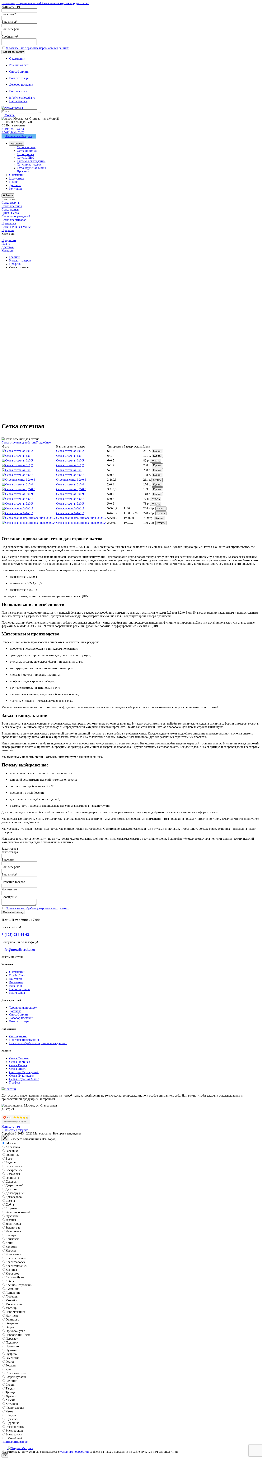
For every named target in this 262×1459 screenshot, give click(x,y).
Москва (11, 1143)
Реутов (10, 1361)
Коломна (11, 1246)
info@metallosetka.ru (22, 97)
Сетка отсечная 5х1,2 (70, 465)
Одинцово (12, 1319)
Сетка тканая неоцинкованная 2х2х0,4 (81, 522)
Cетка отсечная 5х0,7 (70, 498)
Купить (157, 451)
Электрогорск (15, 1426)
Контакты (15, 978)
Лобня (10, 1281)
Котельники (13, 1254)
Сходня (10, 1384)
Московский (14, 1304)
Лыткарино (13, 1292)
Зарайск (11, 1219)
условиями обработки (74, 1451)
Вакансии (15, 985)
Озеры (10, 1327)
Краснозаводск (15, 1262)
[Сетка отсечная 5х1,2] (17, 465)
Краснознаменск (16, 1265)
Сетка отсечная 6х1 (69, 455)
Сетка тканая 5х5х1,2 (70, 508)
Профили (15, 1082)
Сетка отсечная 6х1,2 (70, 450)
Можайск (12, 1300)
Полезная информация (24, 1039)
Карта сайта (17, 992)
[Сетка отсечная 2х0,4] (17, 484)
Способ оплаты (19, 1014)
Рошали (11, 1365)
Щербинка (12, 1423)
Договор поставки (21, 1018)
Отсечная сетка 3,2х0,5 (71, 479)
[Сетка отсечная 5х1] (16, 470)
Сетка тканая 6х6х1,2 (70, 513)
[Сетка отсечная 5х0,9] (17, 494)
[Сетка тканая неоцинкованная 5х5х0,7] (28, 518)
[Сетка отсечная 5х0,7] (17, 474)
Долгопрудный (15, 1193)
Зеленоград (13, 1227)
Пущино (11, 1354)
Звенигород (13, 1223)
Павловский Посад (18, 1334)
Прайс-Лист (17, 975)
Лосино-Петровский (19, 1285)
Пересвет (12, 1338)
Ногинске (12, 1315)
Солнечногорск (16, 1373)
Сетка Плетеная (19, 1061)
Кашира (11, 1235)
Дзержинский (15, 1185)
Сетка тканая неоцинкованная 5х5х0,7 (81, 518)
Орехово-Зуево (15, 1331)
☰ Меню (8, 195)
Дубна (10, 1204)
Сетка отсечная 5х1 (69, 470)
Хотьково (12, 1403)
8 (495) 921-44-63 (13, 128)
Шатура (11, 1415)
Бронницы (12, 1154)
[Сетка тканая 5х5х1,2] (17, 508)
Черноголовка (15, 1407)
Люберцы (12, 1296)
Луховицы (12, 1288)
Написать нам (18, 101)
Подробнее (43, 442)
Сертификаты (18, 1036)
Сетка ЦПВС (17, 1068)
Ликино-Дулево (16, 1277)
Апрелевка (13, 1147)
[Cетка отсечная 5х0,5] (17, 503)
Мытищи (11, 1308)
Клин (9, 1242)
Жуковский (13, 1216)
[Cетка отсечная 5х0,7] (17, 498)
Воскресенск (14, 1170)
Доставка (15, 1011)
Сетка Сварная (19, 1058)
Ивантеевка (13, 1231)
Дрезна (10, 1200)
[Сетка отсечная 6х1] (16, 455)
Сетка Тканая (18, 1065)
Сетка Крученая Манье (24, 1079)
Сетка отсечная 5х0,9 (70, 494)
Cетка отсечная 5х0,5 (70, 503)
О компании (17, 972)
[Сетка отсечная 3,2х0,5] (18, 489)
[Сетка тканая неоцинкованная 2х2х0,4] (28, 522)
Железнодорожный (18, 1212)
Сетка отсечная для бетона (19, 442)
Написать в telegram (15, 1130)
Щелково (11, 1419)
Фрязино (11, 1396)
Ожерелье (12, 1323)
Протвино (12, 1346)
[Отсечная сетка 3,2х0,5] (18, 479)
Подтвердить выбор (15, 1441)
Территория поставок (23, 1007)
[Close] (5, 1138)
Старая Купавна (16, 1377)
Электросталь (14, 1430)
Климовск (12, 1239)
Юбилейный (14, 1438)
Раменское (12, 1357)
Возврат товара (19, 1021)
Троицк (10, 1392)
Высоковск (13, 1173)
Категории (16, 143)
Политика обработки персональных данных (38, 1043)
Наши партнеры (19, 989)
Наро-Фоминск (16, 1311)
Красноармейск (16, 1258)
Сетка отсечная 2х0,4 (70, 484)
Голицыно (12, 1177)
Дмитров (11, 1189)
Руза (8, 1369)
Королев (11, 1250)
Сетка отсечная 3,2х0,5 (71, 489)
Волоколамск (14, 1166)
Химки (10, 1400)
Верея (9, 1158)
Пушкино (12, 1350)
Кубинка (11, 1269)
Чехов (9, 1411)
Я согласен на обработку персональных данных (37, 48)
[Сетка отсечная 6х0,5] (17, 460)
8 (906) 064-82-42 (13, 132)
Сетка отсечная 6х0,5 (70, 460)
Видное (11, 1162)
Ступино (11, 1380)
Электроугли (14, 1434)
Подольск (12, 1342)
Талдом (10, 1388)
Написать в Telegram (18, 136)
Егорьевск (12, 1208)
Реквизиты (16, 982)
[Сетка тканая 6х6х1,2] (17, 513)
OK (5, 1455)
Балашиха (12, 1150)
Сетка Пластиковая (21, 1075)
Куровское (12, 1273)
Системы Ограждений (24, 1072)
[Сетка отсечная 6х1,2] (17, 450)
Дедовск (11, 1181)
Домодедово (14, 1196)
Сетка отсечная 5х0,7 (70, 474)
